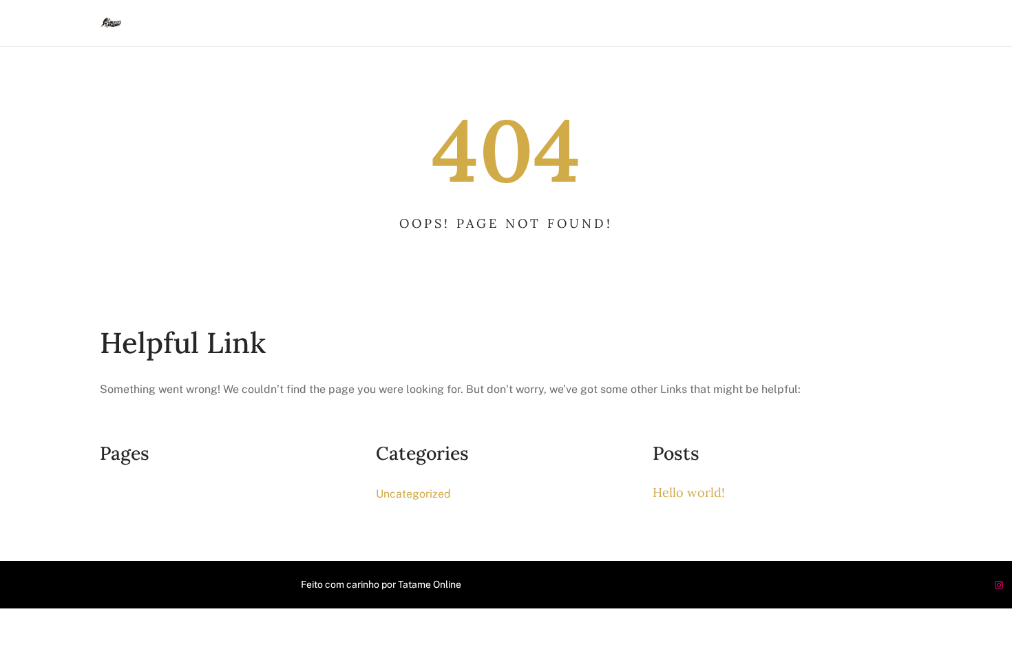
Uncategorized (413, 493)
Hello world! (689, 492)
